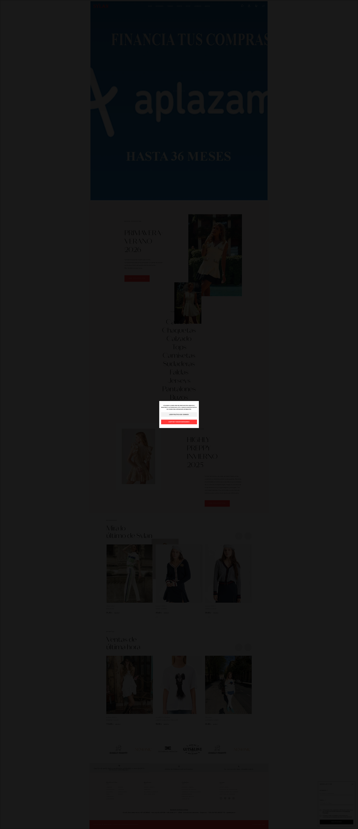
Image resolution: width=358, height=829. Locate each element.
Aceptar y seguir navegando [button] (179, 422)
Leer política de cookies (179, 414)
